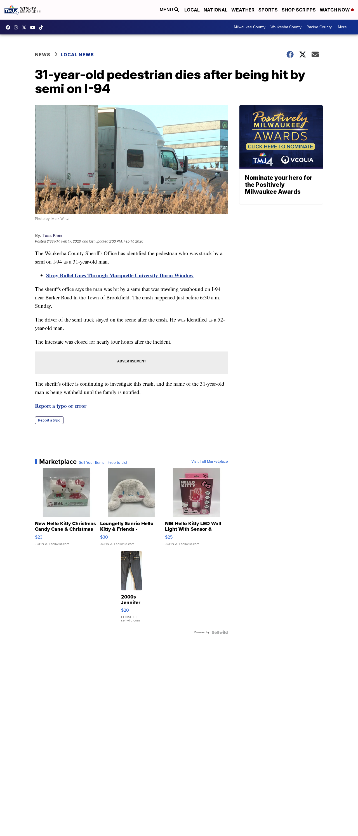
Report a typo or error (60, 405)
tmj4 (9, 27)
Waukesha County (286, 27)
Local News (77, 54)
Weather (243, 10)
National (215, 10)
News (42, 54)
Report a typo (49, 420)
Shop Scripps (299, 10)
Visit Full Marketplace (209, 462)
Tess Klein (52, 235)
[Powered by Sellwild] (220, 632)
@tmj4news (42, 27)
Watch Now (335, 10)
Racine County (319, 27)
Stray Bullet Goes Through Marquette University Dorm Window (120, 275)
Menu (167, 9)
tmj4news (17, 27)
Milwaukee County (249, 27)
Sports (268, 10)
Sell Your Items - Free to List (103, 463)
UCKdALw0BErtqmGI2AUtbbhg (34, 27)
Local (192, 10)
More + (344, 27)
